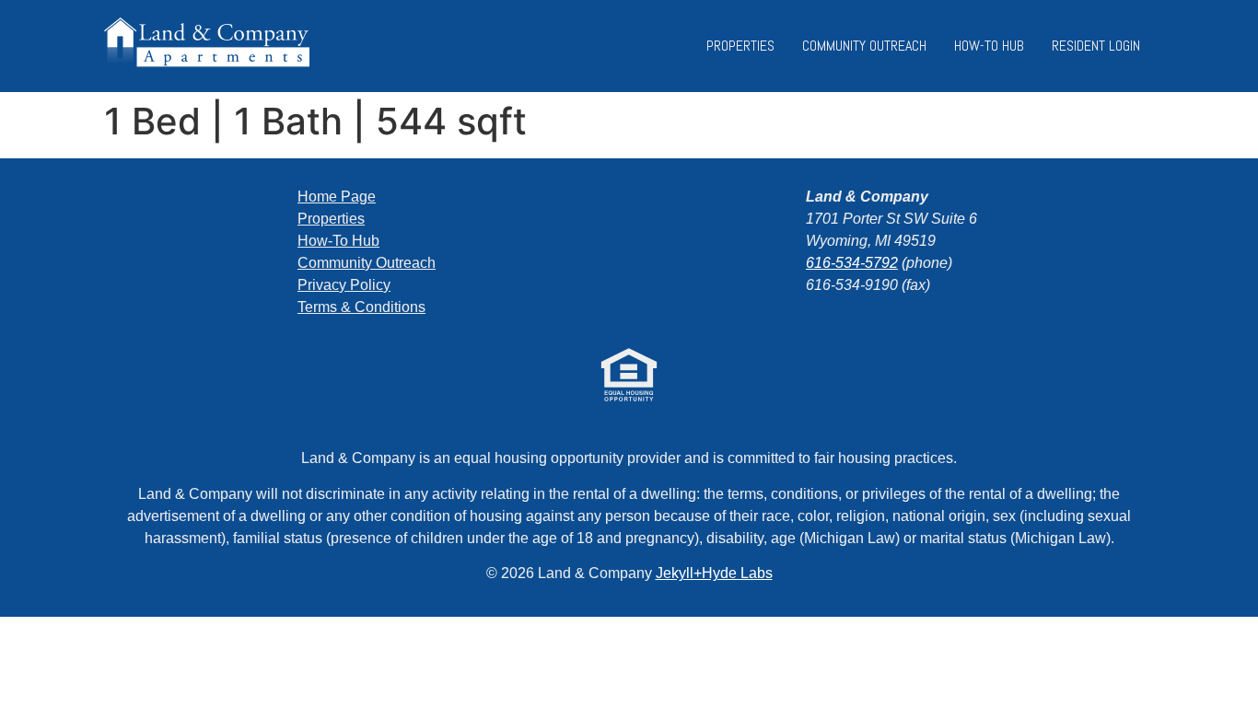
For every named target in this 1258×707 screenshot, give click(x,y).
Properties (740, 45)
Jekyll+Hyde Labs (714, 573)
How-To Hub (989, 45)
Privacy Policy (343, 285)
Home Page (336, 196)
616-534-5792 (852, 263)
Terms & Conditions (361, 307)
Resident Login (1096, 45)
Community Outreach (864, 45)
